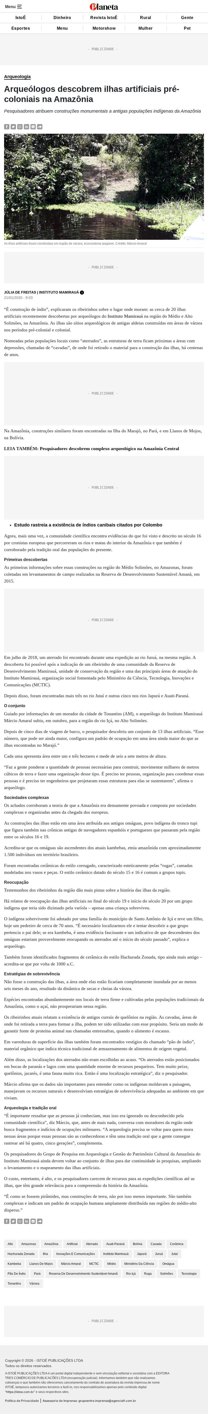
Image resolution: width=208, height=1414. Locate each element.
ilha (45, 1254)
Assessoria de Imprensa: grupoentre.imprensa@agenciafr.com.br (89, 1401)
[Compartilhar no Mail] (33, 126)
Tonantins (14, 1283)
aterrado (92, 1244)
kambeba (14, 1264)
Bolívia (137, 1244)
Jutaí (174, 1254)
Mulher (145, 28)
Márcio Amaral (71, 1264)
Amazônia (51, 1244)
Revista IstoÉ (104, 17)
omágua (168, 1264)
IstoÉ (20, 17)
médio (111, 1264)
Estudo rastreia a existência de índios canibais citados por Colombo (88, 524)
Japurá (142, 1254)
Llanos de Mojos (41, 1264)
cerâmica (176, 1244)
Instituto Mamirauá (125, 316)
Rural (145, 17)
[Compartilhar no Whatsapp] (20, 126)
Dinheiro (62, 17)
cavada (156, 1244)
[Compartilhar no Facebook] (6, 126)
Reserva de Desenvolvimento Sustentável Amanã (83, 1273)
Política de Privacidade (22, 1401)
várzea (34, 1283)
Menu (62, 28)
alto (10, 1244)
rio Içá (131, 1273)
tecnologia (189, 1273)
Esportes (20, 28)
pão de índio (17, 1273)
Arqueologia (17, 76)
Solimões (166, 1273)
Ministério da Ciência (139, 1264)
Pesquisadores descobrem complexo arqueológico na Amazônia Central (109, 448)
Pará (37, 1273)
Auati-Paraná (115, 1244)
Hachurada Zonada (21, 1254)
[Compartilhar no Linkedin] (26, 126)
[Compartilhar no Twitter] (13, 126)
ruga (148, 1273)
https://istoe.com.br (20, 1392)
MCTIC (94, 1264)
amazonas (28, 1244)
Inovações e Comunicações (75, 1254)
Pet (187, 28)
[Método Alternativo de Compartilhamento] (39, 126)
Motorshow (104, 28)
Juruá (159, 1254)
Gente (187, 17)
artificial (72, 1244)
